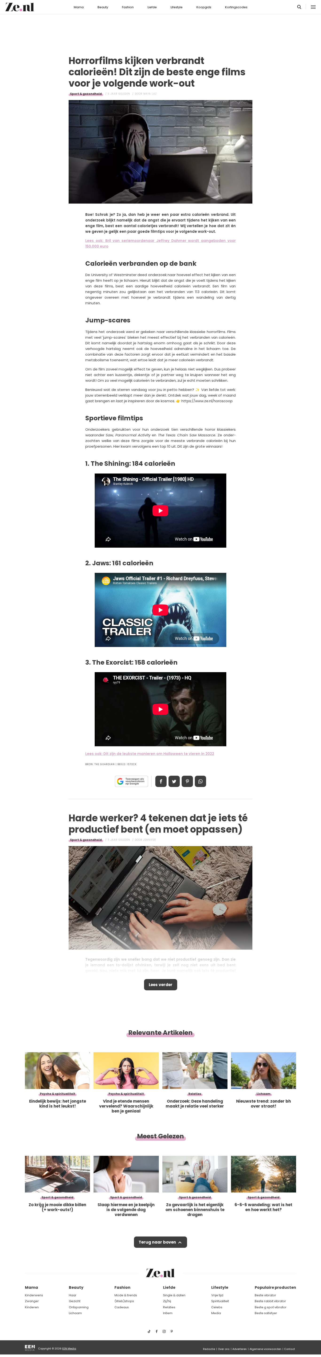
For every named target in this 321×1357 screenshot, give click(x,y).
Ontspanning (79, 1307)
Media (216, 1313)
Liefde (152, 7)
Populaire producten (275, 1287)
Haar (72, 1295)
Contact (289, 1349)
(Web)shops (124, 1301)
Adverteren (239, 1349)
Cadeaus (121, 1307)
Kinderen (32, 1307)
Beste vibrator (265, 1295)
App (200, 781)
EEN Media (69, 1348)
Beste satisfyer (266, 1313)
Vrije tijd (217, 1295)
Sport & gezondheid (86, 94)
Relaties (169, 1307)
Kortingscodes (236, 7)
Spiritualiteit (220, 1301)
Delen (161, 781)
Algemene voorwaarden (265, 1349)
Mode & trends (125, 1295)
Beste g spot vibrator (270, 1307)
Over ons (224, 1349)
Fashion (128, 7)
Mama (79, 7)
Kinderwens (34, 1295)
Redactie (209, 1349)
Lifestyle (177, 7)
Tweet (174, 781)
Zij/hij (167, 1301)
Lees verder (160, 985)
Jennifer (149, 840)
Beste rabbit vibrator (270, 1301)
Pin (187, 781)
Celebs (216, 1307)
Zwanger (32, 1301)
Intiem (167, 1313)
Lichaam (75, 1313)
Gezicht (74, 1301)
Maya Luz (150, 94)
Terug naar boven (157, 1242)
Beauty (103, 7)
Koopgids (203, 7)
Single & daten (174, 1295)
